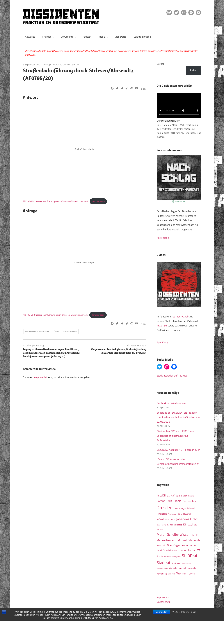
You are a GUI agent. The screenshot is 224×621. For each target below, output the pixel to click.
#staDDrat (163, 495)
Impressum (163, 597)
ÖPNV (56, 331)
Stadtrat (163, 562)
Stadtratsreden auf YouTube (172, 376)
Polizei (159, 550)
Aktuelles (30, 37)
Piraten (193, 545)
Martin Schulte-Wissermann (66, 64)
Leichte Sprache (142, 37)
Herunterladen (98, 201)
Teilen (143, 89)
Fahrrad (191, 508)
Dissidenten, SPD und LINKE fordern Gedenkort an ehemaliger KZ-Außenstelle (176, 435)
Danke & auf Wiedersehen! (171, 403)
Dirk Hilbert (174, 500)
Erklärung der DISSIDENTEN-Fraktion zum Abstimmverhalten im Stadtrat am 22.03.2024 (178, 417)
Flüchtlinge (172, 514)
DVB (176, 508)
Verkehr (173, 568)
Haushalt (187, 513)
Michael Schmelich (189, 540)
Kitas (158, 524)
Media (102, 37)
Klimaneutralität (174, 524)
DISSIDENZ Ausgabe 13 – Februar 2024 (179, 450)
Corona (161, 501)
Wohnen (181, 573)
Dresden (164, 507)
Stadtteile (176, 563)
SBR (198, 550)
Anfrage (47, 64)
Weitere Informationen (184, 611)
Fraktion (47, 37)
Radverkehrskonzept (171, 550)
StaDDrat (189, 556)
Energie (182, 508)
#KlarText (162, 326)
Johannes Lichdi (187, 519)
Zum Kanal (162, 342)
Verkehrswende (70, 331)
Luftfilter (160, 529)
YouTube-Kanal (179, 317)
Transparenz (186, 563)
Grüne (180, 513)
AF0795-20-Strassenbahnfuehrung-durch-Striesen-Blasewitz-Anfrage (55, 315)
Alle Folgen (163, 238)
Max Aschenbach (166, 540)
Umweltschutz (162, 568)
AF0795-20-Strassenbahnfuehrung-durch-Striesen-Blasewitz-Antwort (55, 201)
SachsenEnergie (188, 550)
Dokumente (67, 37)
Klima (164, 524)
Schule (160, 556)
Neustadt (161, 545)
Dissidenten (189, 501)
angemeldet (40, 377)
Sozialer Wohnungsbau (172, 556)
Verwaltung (162, 573)
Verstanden (161, 612)
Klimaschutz (190, 524)
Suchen (161, 64)
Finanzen (162, 514)
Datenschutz (164, 602)
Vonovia (171, 573)
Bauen (184, 495)
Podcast (86, 37)
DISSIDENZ (120, 37)
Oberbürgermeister (178, 545)
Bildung (191, 495)
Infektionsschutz (166, 519)
